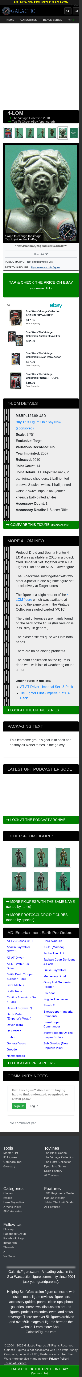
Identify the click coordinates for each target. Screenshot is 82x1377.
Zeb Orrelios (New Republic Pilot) (56, 1045)
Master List (10, 1152)
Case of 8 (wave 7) (19, 1008)
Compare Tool (12, 1161)
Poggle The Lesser (56, 999)
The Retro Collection (57, 1161)
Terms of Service (15, 1363)
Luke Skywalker (13, 1202)
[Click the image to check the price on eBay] (41, 193)
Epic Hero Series (55, 1166)
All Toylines (51, 1175)
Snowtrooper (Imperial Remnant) (58, 1014)
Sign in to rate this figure (45, 267)
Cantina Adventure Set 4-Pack (22, 999)
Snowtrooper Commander (52, 1024)
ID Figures (10, 1157)
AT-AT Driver (15, 957)
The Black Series (55, 1152)
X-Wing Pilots (12, 1206)
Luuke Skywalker (55, 970)
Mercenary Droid (55, 976)
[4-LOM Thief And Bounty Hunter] (19, 881)
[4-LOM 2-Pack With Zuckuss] (19, 857)
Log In (34, 1106)
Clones (8, 1193)
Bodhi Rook (14, 991)
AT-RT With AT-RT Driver (19, 966)
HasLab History (54, 1197)
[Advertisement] (41, 66)
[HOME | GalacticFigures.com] (19, 11)
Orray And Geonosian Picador (58, 984)
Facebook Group (14, 1233)
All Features (52, 1206)
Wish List (46, 254)
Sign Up (19, 1106)
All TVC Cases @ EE (20, 941)
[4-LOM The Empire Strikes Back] (41, 857)
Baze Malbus (15, 985)
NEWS (10, 19)
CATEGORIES (28, 19)
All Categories (12, 1211)
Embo (11, 1037)
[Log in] (76, 10)
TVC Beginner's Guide (59, 1193)
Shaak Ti (49, 1005)
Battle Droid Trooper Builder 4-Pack (20, 976)
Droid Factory (53, 1170)
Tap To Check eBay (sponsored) (33, 121)
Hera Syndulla (53, 941)
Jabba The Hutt (54, 953)
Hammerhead (16, 1055)
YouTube (9, 1256)
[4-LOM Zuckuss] (41, 881)
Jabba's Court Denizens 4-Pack (59, 962)
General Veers (16, 1043)
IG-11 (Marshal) (54, 947)
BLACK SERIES (52, 19)
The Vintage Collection (27, 118)
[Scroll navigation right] (73, 19)
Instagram (10, 1242)
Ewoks (7, 1197)
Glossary (9, 1166)
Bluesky (8, 1229)
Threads (9, 1247)
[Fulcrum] (76, 5)
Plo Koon (50, 993)
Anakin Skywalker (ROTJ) (18, 949)
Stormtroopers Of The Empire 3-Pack (58, 1035)
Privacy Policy (58, 1358)
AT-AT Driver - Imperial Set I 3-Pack (46, 687)
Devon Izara (15, 1024)
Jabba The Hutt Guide (59, 1202)
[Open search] (67, 10)
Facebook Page (13, 1238)
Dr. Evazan (14, 1030)
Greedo (12, 1049)
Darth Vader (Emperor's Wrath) (19, 1016)
